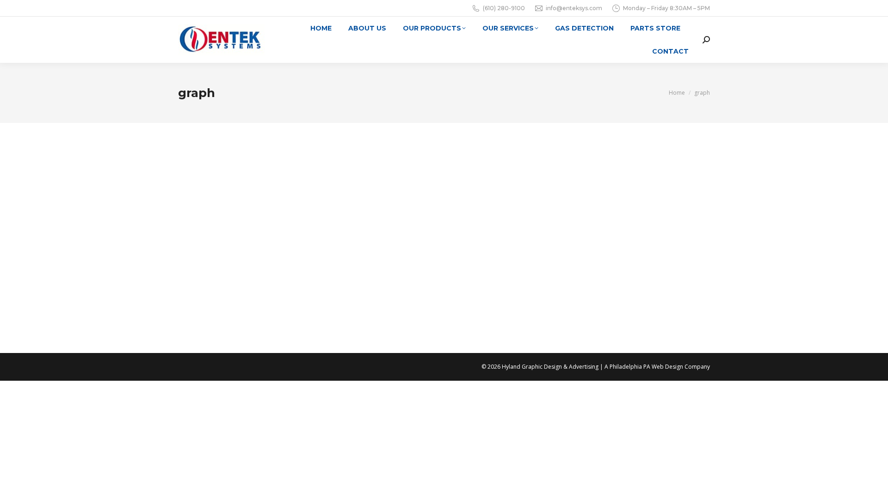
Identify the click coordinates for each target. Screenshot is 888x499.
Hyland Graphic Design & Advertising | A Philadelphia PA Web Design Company (606, 367)
